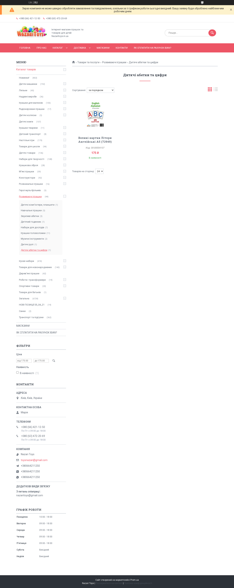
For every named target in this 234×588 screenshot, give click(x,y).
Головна (24, 47)
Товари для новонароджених (35, 267)
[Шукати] (212, 32)
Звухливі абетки (30, 216)
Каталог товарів (26, 69)
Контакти (122, 47)
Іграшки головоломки (33, 233)
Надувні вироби (28, 96)
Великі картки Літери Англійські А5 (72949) (95, 139)
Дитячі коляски (27, 115)
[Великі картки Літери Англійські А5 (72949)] (95, 114)
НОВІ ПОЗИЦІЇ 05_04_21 (31, 304)
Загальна (24, 298)
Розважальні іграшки (31, 184)
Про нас (41, 47)
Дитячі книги (26, 121)
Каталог (58, 47)
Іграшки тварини (28, 127)
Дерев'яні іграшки (29, 273)
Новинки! (24, 77)
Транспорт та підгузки (31, 317)
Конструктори (27, 177)
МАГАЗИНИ (103, 47)
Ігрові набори (26, 261)
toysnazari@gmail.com (34, 460)
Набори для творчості (31, 159)
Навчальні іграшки (31, 210)
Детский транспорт (30, 134)
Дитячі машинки (28, 84)
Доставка (80, 47)
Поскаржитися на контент (109, 583)
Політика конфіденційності (138, 583)
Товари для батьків (30, 292)
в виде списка (216, 90)
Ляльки (23, 90)
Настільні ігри (26, 140)
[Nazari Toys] (31, 38)
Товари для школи (29, 146)
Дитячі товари (27, 152)
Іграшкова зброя (28, 165)
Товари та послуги (88, 62)
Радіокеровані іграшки (31, 109)
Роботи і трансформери (32, 279)
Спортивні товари (29, 286)
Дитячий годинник (31, 221)
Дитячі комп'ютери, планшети (37, 204)
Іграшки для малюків (31, 102)
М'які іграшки (26, 171)
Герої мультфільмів (30, 190)
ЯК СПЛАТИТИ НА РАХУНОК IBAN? (152, 47)
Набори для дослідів (32, 227)
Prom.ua (134, 580)
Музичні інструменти (32, 238)
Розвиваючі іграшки (114, 62)
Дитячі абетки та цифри (34, 250)
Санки (22, 311)
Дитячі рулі (27, 244)
